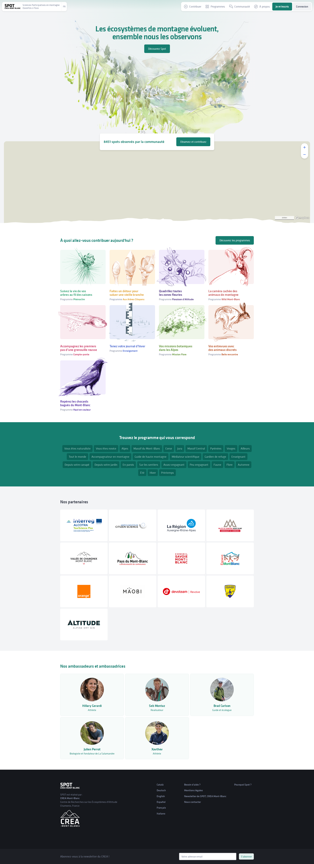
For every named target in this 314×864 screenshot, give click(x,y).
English (161, 796)
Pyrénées (215, 448)
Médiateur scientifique (185, 456)
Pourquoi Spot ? (243, 784)
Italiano (161, 813)
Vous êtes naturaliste (77, 448)
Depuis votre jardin (106, 465)
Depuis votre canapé (77, 465)
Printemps (167, 473)
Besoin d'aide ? (192, 784)
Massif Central (196, 448)
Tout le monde (77, 456)
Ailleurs (245, 448)
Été (142, 473)
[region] (157, 182)
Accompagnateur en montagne (110, 456)
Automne (243, 465)
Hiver (153, 473)
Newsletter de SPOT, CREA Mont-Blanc (205, 796)
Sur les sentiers (148, 465)
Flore (230, 465)
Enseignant (238, 456)
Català (160, 784)
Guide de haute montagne (150, 456)
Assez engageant (173, 465)
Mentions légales (193, 790)
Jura (179, 448)
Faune (217, 465)
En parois (128, 465)
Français (161, 807)
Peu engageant (199, 465)
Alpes (125, 448)
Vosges (231, 448)
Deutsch (161, 790)
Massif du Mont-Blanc (146, 448)
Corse (168, 448)
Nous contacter (192, 802)
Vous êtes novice (106, 448)
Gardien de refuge (215, 456)
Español (161, 802)
